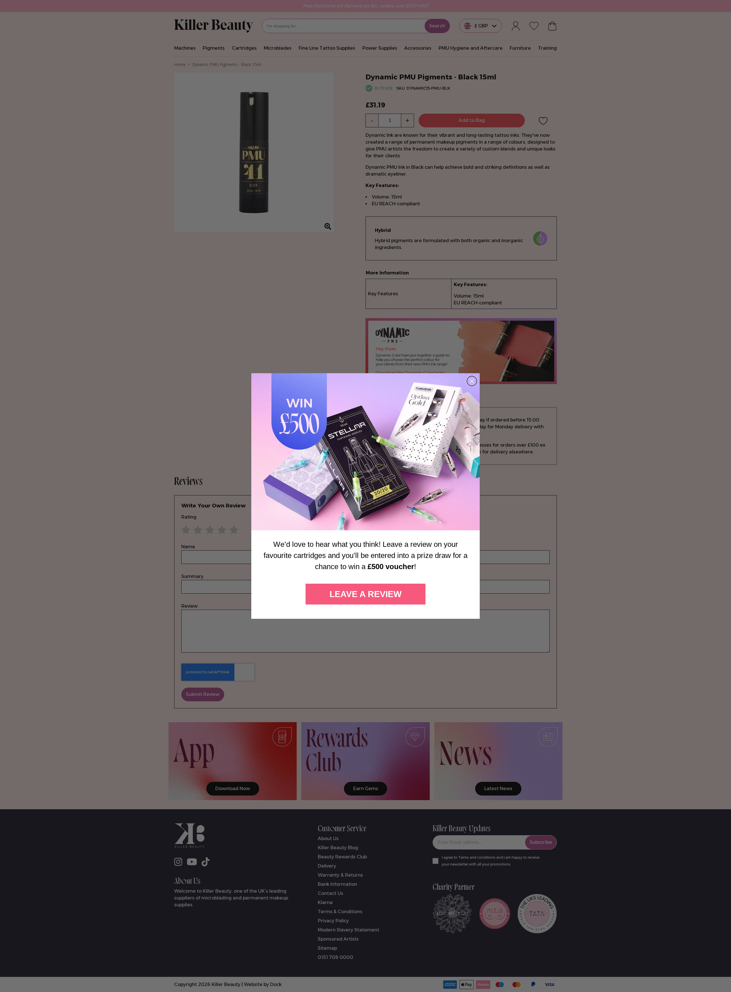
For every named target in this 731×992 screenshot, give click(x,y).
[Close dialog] (472, 381)
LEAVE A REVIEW (365, 594)
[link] (365, 451)
